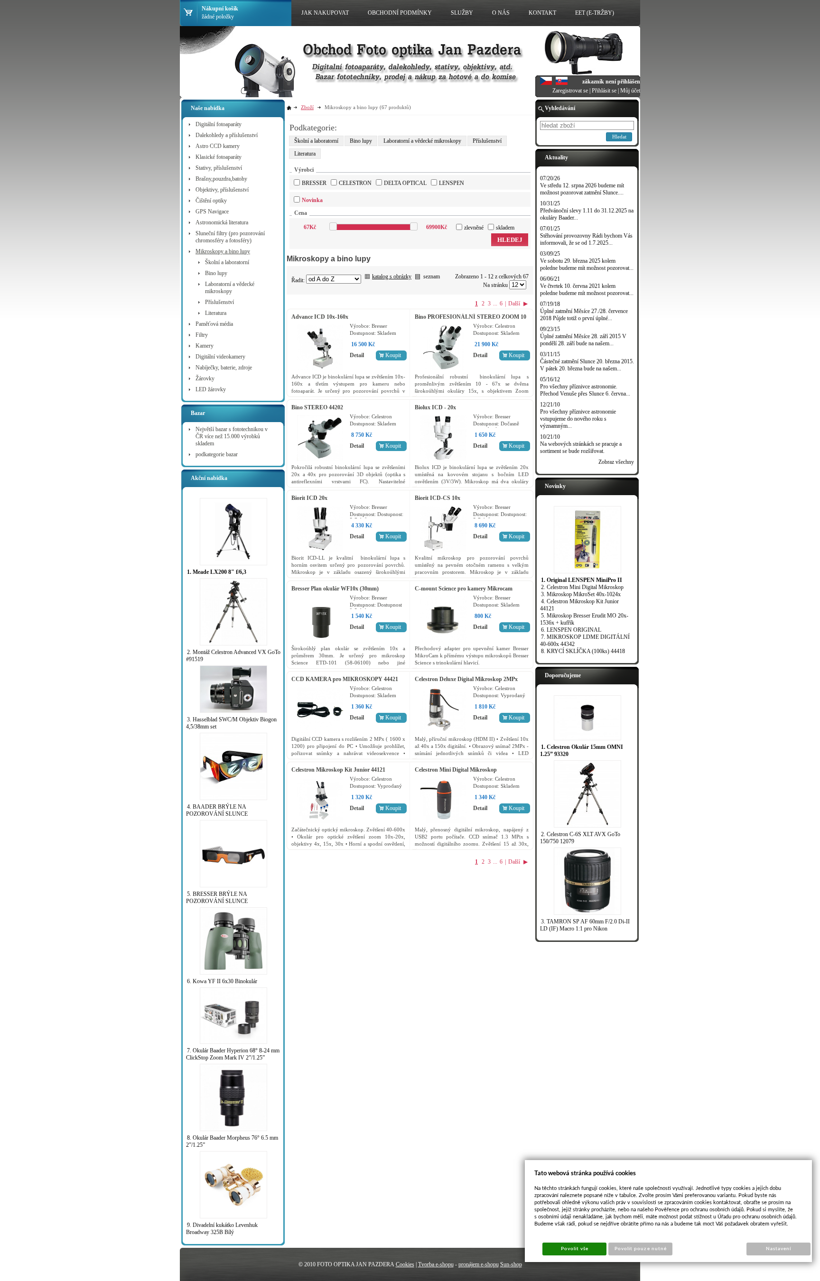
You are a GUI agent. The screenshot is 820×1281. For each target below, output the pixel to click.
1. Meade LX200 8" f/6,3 (216, 572)
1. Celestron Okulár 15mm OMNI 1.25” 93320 (581, 750)
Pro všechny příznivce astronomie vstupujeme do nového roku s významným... (578, 418)
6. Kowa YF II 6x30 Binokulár (222, 981)
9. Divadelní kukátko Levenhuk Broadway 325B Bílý (222, 1228)
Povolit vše (574, 1248)
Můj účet (630, 90)
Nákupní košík (220, 8)
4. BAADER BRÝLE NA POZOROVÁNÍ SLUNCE (217, 810)
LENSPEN (451, 183)
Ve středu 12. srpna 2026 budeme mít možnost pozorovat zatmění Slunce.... (582, 189)
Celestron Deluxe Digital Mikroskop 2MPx (466, 679)
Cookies (405, 1264)
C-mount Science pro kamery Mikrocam (463, 588)
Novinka (312, 200)
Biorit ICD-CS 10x (437, 498)
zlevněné (474, 227)
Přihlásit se (604, 90)
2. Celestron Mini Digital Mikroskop (582, 587)
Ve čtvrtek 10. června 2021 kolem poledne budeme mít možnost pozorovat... (587, 289)
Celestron (355, 183)
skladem (505, 227)
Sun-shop (511, 1264)
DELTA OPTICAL (405, 183)
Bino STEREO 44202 (317, 407)
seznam (431, 276)
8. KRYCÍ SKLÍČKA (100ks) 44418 (583, 651)
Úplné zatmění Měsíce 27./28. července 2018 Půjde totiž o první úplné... (584, 315)
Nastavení (778, 1248)
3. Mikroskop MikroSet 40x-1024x (581, 594)
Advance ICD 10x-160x (319, 316)
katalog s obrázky (391, 276)
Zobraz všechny (616, 462)
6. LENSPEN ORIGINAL (571, 630)
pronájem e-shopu (478, 1264)
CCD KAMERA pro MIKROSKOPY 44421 (344, 679)
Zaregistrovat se (570, 90)
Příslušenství (487, 141)
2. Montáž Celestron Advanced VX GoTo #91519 (233, 656)
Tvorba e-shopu (436, 1264)
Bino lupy (361, 141)
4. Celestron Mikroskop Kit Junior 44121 (579, 605)
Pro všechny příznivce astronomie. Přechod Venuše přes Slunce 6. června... (585, 390)
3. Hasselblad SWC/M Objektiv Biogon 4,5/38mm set (231, 723)
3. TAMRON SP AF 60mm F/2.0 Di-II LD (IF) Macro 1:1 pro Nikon (585, 925)
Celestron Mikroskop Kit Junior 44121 (338, 769)
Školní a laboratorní (316, 141)
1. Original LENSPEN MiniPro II (581, 580)
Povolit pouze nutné (641, 1248)
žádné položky (218, 16)
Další (514, 303)
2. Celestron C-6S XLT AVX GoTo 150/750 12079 (580, 838)
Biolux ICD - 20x (435, 407)
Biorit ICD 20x (309, 498)
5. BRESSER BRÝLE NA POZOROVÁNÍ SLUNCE (217, 897)
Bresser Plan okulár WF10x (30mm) (335, 588)
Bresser (314, 183)
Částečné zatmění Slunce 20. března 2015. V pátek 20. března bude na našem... (587, 365)
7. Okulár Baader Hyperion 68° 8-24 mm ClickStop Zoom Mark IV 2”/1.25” (233, 1054)
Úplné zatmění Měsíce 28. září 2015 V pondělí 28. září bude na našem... (583, 340)
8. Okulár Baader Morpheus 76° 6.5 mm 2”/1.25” (232, 1141)
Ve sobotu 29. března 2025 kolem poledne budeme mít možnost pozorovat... (587, 264)
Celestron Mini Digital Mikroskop (456, 769)
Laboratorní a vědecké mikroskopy (422, 141)
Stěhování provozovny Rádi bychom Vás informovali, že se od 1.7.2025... (586, 239)
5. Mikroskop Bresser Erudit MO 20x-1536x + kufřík (584, 619)
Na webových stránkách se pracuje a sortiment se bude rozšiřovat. (581, 447)
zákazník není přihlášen (611, 81)
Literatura (305, 153)
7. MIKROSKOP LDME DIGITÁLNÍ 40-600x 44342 (585, 640)
